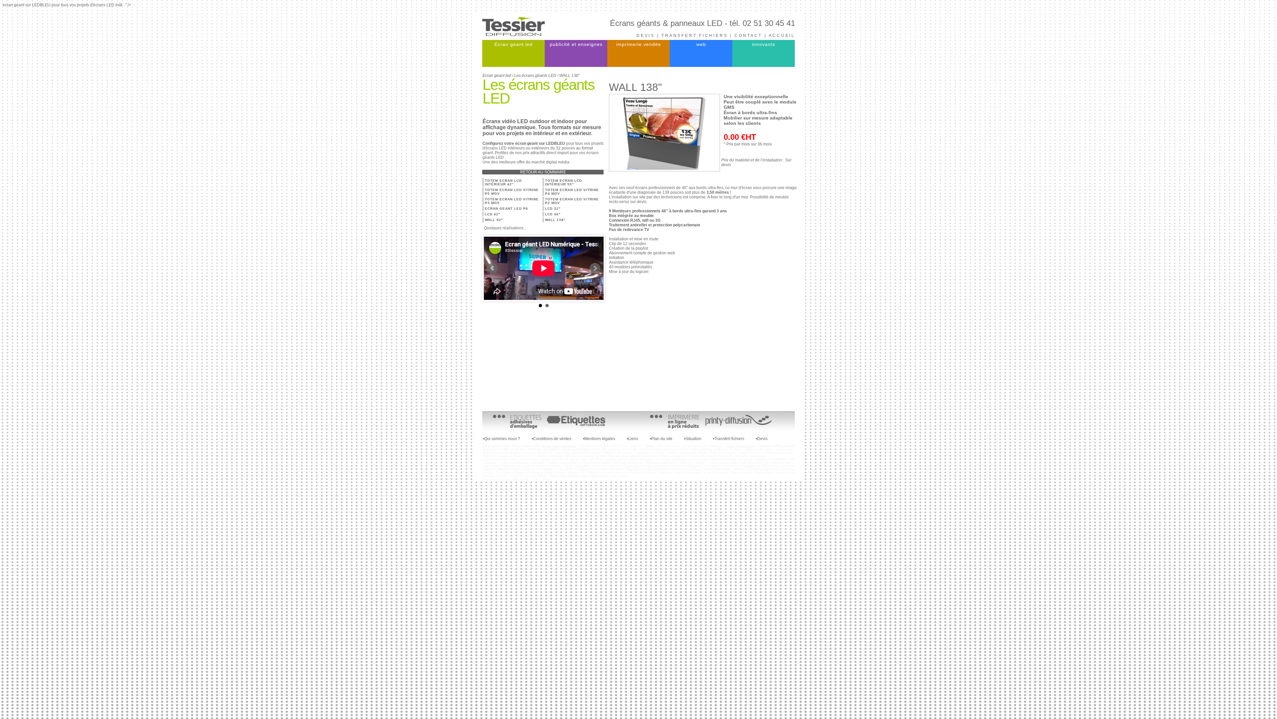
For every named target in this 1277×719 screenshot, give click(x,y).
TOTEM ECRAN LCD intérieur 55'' (563, 182)
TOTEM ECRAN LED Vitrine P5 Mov (512, 191)
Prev (492, 268)
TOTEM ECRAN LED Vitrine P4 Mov (572, 191)
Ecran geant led (514, 44)
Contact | (752, 35)
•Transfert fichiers (728, 438)
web (701, 44)
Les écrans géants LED (535, 75)
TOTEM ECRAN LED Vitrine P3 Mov (512, 201)
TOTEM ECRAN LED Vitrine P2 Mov (572, 201)
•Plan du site (661, 438)
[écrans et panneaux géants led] (513, 34)
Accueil (782, 35)
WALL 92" (494, 220)
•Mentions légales (599, 438)
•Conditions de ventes (551, 438)
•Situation (692, 438)
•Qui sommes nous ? (501, 438)
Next (595, 268)
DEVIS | (649, 35)
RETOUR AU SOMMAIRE (543, 172)
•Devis (762, 438)
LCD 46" (553, 214)
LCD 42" (492, 214)
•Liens (632, 438)
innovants (763, 44)
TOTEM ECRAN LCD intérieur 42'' (503, 182)
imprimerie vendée (638, 44)
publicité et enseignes (576, 44)
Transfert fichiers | (697, 35)
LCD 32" (553, 208)
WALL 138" (555, 220)
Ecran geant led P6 (506, 208)
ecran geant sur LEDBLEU (540, 143)
